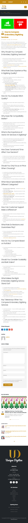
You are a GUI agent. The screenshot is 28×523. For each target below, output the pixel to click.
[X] (23, 2)
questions (23, 219)
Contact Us (14, 500)
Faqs (14, 499)
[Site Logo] (4, 7)
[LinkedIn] (26, 2)
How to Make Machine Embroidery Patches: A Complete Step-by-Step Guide (16, 411)
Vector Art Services (14, 494)
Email (12, 329)
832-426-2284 (17, 475)
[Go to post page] (14, 402)
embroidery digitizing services (9, 237)
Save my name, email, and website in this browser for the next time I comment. (12, 381)
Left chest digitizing (10, 85)
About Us (14, 491)
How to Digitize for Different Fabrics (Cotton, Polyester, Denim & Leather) (15, 437)
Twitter (4, 329)
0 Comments (14, 39)
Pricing (14, 495)
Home (14, 490)
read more (7, 416)
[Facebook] (21, 2)
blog (9, 39)
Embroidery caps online (8, 193)
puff (22, 188)
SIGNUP (10, 2)
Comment (5, 352)
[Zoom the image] (14, 450)
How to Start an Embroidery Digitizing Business (15, 431)
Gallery (14, 496)
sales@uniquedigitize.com (14, 479)
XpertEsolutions (14, 519)
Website (5, 375)
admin (5, 39)
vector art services (13, 294)
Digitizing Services (14, 492)
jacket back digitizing (21, 288)
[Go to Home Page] (1, 12)
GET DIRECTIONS (14, 470)
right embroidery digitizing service (14, 44)
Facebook (2, 329)
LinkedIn (7, 329)
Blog (14, 498)
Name (4, 365)
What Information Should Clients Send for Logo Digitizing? (16, 426)
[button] (9, 419)
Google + (9, 329)
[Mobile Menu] (25, 7)
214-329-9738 (16, 474)
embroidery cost (10, 65)
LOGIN (4, 2)
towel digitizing (7, 290)
